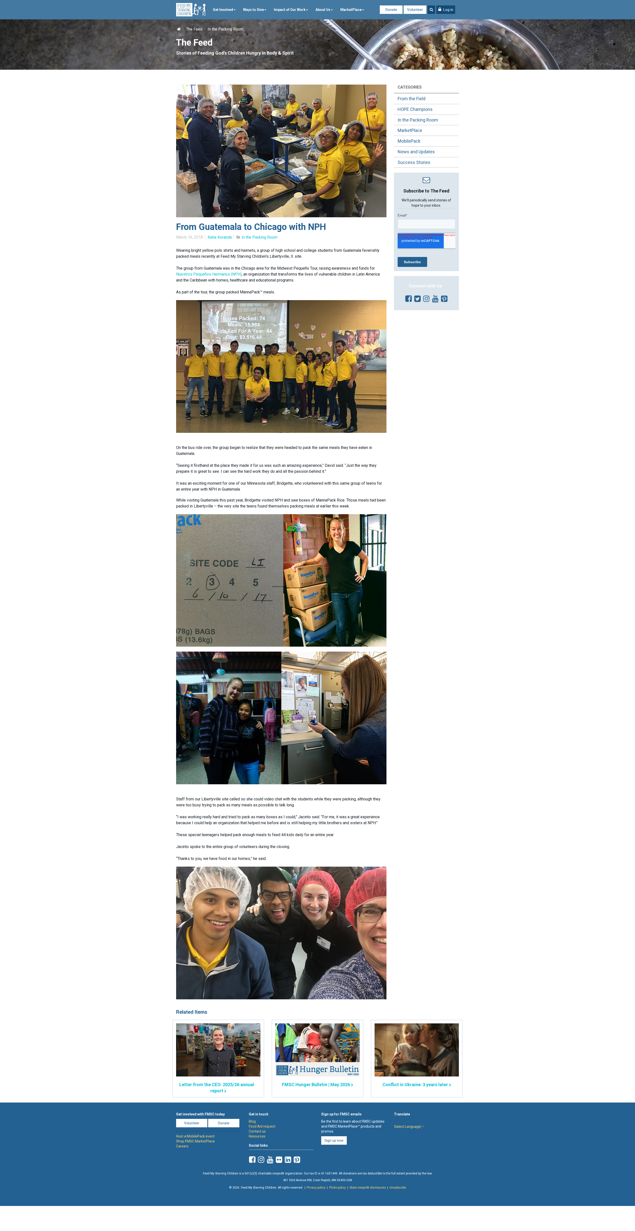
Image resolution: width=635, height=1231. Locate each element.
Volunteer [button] (191, 1123)
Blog (252, 1121)
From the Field (411, 98)
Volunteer (415, 9)
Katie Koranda (220, 237)
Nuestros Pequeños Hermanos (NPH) (209, 274)
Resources (257, 1136)
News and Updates (416, 151)
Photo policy (337, 1187)
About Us (323, 10)
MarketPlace (351, 10)
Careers (182, 1146)
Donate (391, 9)
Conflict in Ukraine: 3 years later (415, 1084)
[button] (445, 9)
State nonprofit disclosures (367, 1187)
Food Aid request (262, 1126)
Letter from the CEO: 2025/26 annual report (216, 1087)
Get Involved (223, 10)
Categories (410, 87)
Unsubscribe (397, 1187)
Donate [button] (223, 1123)
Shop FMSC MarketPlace (195, 1141)
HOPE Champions (415, 109)
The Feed (194, 29)
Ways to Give (253, 10)
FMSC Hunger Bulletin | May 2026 (316, 1084)
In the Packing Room (225, 29)
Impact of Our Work (290, 10)
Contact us (257, 1131)
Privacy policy (316, 1187)
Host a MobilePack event (195, 1136)
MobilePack (409, 141)
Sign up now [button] (334, 1140)
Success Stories (414, 162)
